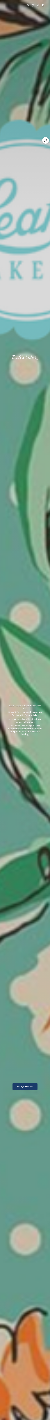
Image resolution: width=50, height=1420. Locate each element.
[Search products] (45, 140)
